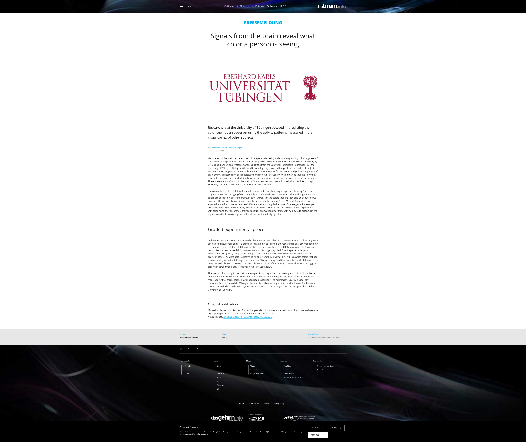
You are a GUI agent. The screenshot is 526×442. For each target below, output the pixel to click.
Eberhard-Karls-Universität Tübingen (228, 147)
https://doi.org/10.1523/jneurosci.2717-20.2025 (247, 316)
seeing (224, 337)
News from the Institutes (188, 337)
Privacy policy (203, 434)
